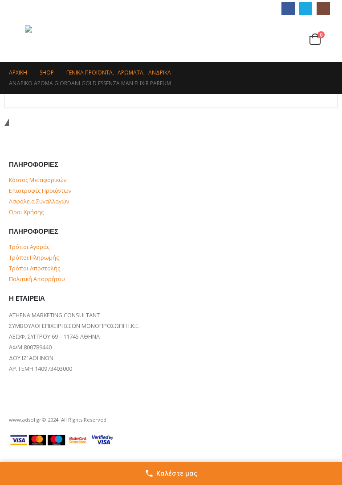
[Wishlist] (297, 39)
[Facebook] (287, 8)
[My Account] (281, 39)
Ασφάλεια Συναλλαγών (39, 201)
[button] (17, 39)
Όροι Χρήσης (26, 212)
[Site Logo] (69, 39)
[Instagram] (323, 8)
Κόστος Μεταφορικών (37, 180)
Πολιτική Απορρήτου (37, 279)
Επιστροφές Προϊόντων (40, 191)
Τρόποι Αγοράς (29, 247)
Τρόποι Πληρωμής (34, 257)
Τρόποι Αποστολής (34, 268)
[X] (305, 8)
